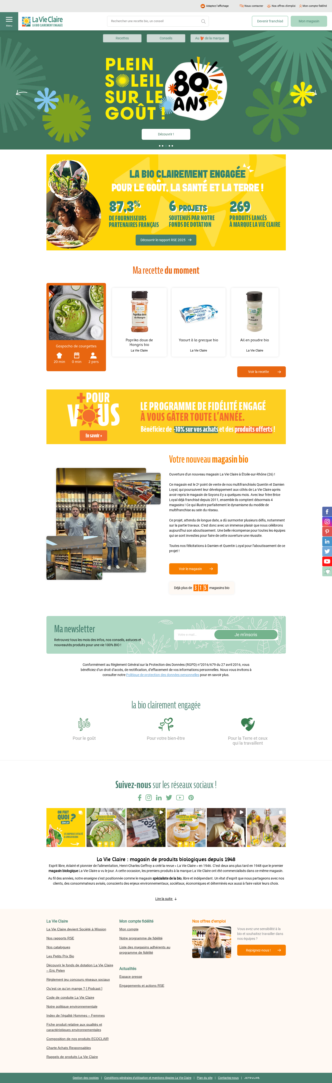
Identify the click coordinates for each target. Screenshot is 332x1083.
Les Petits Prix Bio (60, 956)
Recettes (122, 38)
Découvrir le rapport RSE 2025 (162, 240)
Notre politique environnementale (71, 1006)
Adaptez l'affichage (217, 6)
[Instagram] (327, 521)
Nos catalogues (58, 947)
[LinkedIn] (327, 541)
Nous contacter (254, 6)
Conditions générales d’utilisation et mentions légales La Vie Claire (147, 1078)
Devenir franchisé (270, 21)
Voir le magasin (190, 569)
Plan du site (204, 1078)
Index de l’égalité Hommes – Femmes (75, 1015)
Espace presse (130, 976)
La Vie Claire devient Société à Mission (76, 929)
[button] (159, 146)
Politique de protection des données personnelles (162, 675)
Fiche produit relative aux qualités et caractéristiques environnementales (74, 1027)
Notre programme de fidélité (141, 938)
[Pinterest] (327, 531)
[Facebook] (327, 511)
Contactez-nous (228, 1078)
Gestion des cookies (86, 1078)
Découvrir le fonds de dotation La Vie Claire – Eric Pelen (79, 967)
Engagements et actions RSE (141, 985)
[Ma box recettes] (327, 571)
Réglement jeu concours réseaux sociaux (78, 979)
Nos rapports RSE (60, 938)
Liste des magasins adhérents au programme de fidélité (144, 949)
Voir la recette (258, 372)
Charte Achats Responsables (68, 1048)
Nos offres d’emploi (284, 6)
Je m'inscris (246, 634)
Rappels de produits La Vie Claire (72, 1057)
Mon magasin (309, 21)
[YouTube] (327, 561)
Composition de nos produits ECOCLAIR (77, 1039)
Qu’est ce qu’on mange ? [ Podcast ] (74, 988)
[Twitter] (327, 551)
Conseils (166, 38)
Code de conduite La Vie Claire (70, 997)
